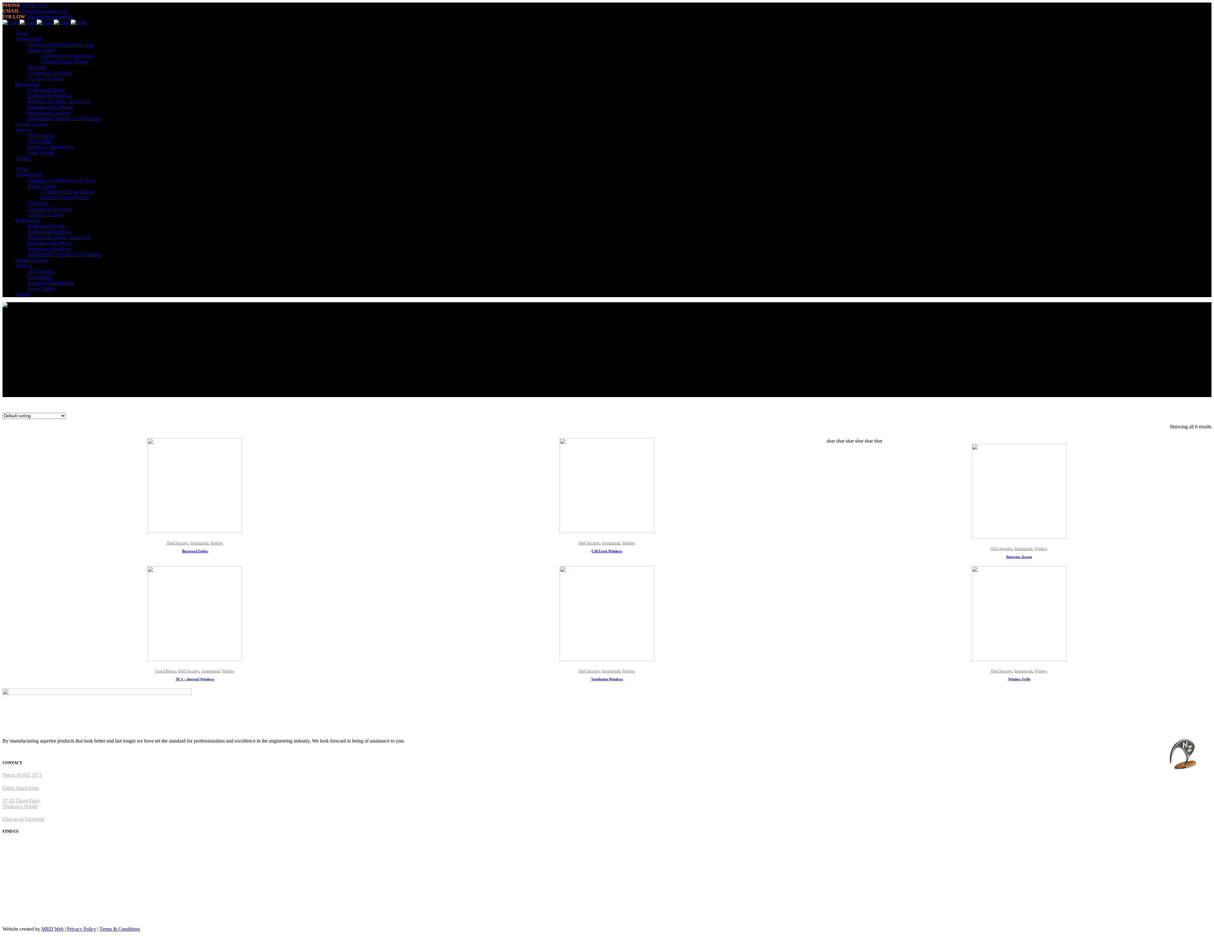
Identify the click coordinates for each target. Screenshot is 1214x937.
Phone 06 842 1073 (22, 775)
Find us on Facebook (24, 819)
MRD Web (52, 929)
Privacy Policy (81, 929)
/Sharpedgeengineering (49, 16)
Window (216, 543)
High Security (177, 543)
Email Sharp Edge (21, 788)
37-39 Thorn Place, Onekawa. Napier (22, 803)
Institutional (199, 543)
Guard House (165, 671)
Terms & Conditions (120, 929)
